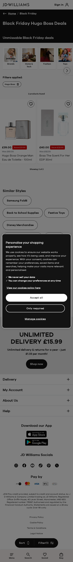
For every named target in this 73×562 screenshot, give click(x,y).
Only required (35, 308)
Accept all (36, 297)
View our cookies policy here (23, 287)
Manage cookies (35, 319)
